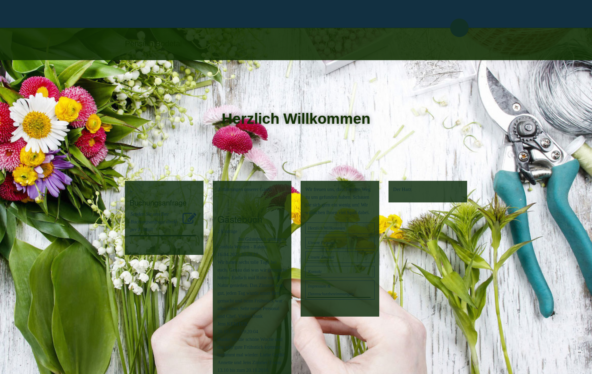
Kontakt (315, 271)
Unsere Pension (321, 242)
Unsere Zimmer (321, 257)
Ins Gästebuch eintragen (262, 239)
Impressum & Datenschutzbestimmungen (331, 290)
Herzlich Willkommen (326, 228)
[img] (296, 14)
